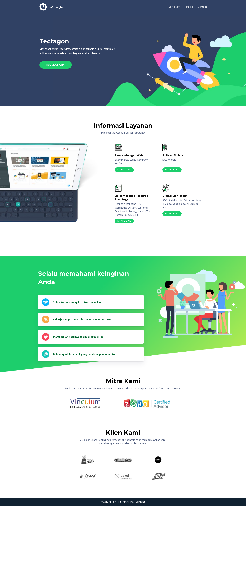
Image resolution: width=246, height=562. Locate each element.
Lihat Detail (124, 170)
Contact (202, 7)
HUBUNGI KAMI (55, 64)
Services (173, 7)
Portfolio (188, 7)
